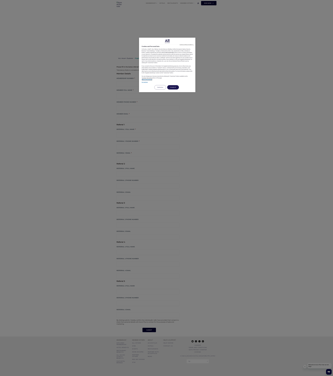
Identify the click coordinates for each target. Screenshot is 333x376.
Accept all (173, 87)
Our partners (145, 82)
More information (147, 79)
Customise (160, 87)
